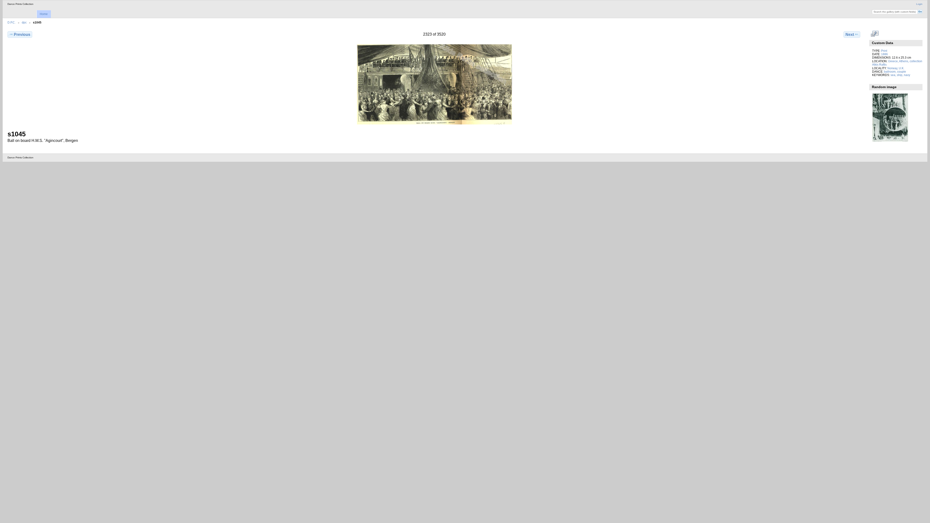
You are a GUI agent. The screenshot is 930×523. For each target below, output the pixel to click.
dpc (24, 22)
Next (849, 34)
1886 (884, 54)
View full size (874, 34)
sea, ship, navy (900, 75)
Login (919, 4)
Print (884, 50)
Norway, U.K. (895, 68)
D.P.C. (12, 22)
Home (44, 14)
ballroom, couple (895, 71)
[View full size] (434, 84)
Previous (22, 34)
